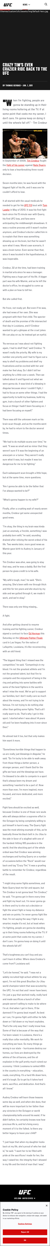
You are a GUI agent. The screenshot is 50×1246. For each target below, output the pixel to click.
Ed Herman (34, 633)
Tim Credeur (33, 160)
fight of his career (16, 165)
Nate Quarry (39, 165)
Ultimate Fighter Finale (31, 638)
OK (25, 1240)
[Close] (47, 1206)
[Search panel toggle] (46, 4)
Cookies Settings (25, 1224)
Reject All (25, 1232)
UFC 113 (28, 205)
